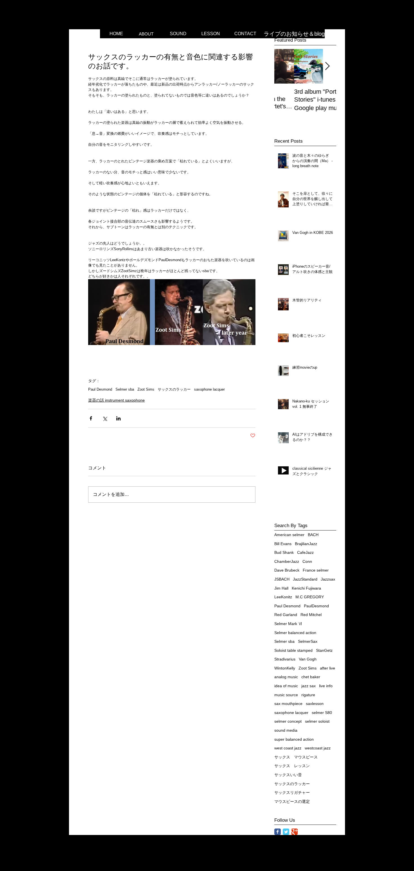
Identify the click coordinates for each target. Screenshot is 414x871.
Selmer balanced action (295, 632)
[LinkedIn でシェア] (118, 418)
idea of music (286, 686)
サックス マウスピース (296, 757)
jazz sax (308, 686)
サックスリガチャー (292, 792)
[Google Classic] (294, 832)
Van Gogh (308, 659)
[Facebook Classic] (277, 832)
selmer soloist (317, 721)
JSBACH (282, 579)
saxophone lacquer (209, 389)
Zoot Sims (145, 389)
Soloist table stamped (293, 650)
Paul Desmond (100, 389)
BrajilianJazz (306, 543)
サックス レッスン (292, 765)
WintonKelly (284, 668)
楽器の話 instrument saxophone (116, 400)
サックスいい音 (288, 775)
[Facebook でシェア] (91, 418)
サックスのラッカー (174, 389)
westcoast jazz (318, 748)
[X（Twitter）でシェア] (104, 418)
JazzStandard (305, 579)
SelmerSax (307, 641)
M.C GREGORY (309, 597)
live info (326, 686)
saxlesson (315, 703)
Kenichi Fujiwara (306, 588)
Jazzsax (328, 579)
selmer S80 (322, 712)
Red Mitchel (311, 614)
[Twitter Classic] (286, 832)
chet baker (310, 677)
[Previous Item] (283, 66)
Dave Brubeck (286, 570)
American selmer (289, 534)
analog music (286, 677)
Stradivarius (284, 659)
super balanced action (294, 739)
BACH (313, 534)
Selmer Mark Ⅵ (288, 623)
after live (327, 668)
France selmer (316, 570)
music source (286, 695)
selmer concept (288, 721)
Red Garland (285, 614)
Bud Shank (284, 552)
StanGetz (324, 650)
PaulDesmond (316, 606)
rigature (308, 695)
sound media (285, 730)
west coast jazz (287, 748)
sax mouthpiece (288, 703)
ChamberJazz (286, 561)
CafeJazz (305, 552)
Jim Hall (281, 588)
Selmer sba (124, 389)
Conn (307, 561)
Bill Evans (282, 543)
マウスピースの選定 (292, 801)
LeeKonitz (283, 597)
